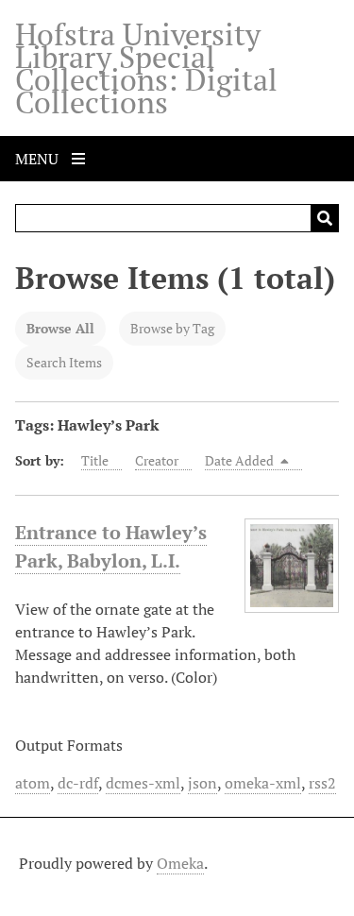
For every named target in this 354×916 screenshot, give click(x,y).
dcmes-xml (143, 782)
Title (95, 460)
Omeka (180, 863)
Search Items (64, 362)
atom (32, 782)
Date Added (241, 460)
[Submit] (325, 218)
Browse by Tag (172, 328)
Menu (38, 158)
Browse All (60, 328)
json (202, 782)
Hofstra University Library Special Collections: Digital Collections (146, 68)
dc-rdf (78, 782)
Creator (156, 460)
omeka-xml (263, 782)
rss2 (322, 782)
